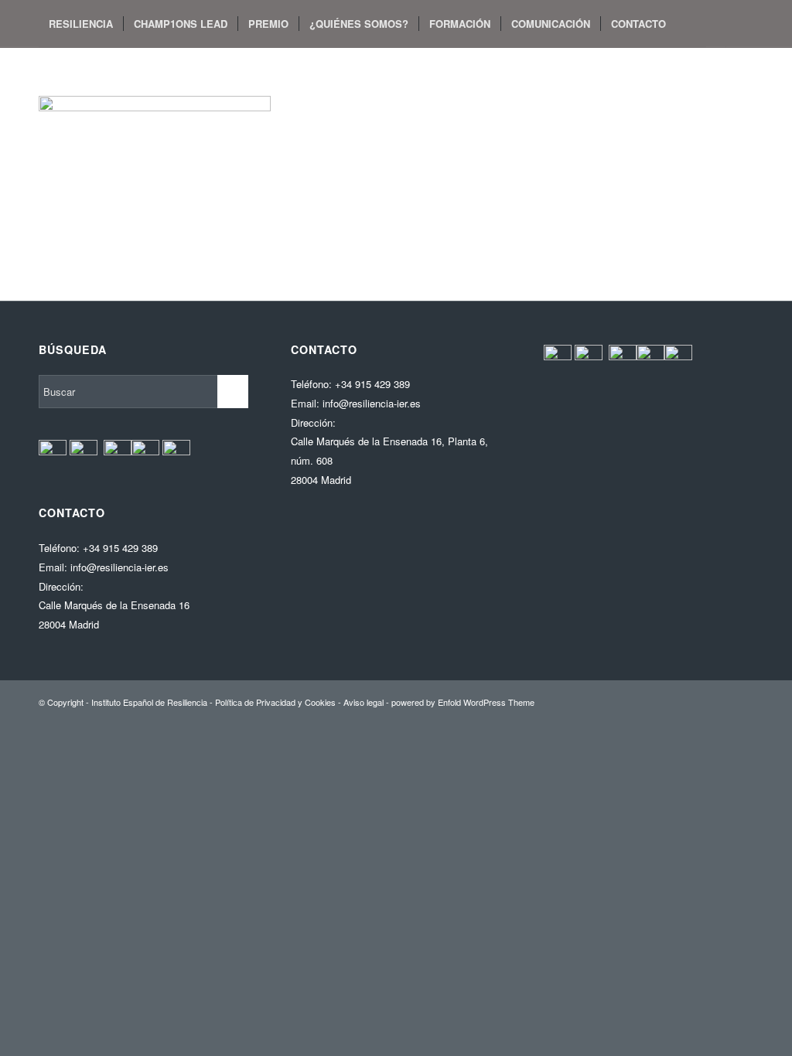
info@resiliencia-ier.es (119, 567)
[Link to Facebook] (43, 69)
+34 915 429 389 (120, 547)
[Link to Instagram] (113, 69)
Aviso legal (363, 702)
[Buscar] (691, 24)
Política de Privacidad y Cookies (275, 702)
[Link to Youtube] (89, 69)
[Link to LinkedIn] (136, 69)
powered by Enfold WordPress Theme (462, 702)
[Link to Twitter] (66, 69)
